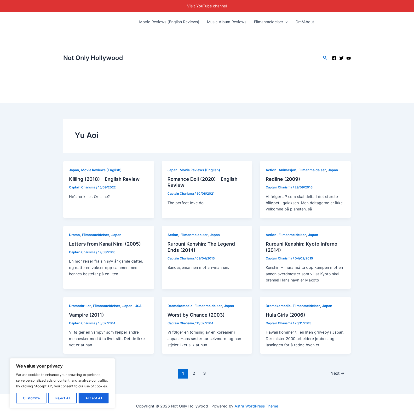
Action (271, 170)
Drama (74, 235)
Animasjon (287, 170)
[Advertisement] (226, 67)
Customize (31, 398)
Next (337, 373)
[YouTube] (348, 58)
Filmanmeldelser (268, 21)
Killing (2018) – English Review (104, 179)
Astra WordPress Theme (256, 406)
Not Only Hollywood (93, 57)
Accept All (94, 398)
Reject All (62, 398)
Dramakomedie (179, 306)
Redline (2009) (283, 179)
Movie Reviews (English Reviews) (169, 21)
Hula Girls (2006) (285, 315)
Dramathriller (80, 306)
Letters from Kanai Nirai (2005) (105, 244)
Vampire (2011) (86, 315)
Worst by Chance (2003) (196, 315)
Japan (74, 170)
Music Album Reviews (226, 21)
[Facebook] (334, 58)
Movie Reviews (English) (101, 170)
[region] (62, 383)
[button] (285, 21)
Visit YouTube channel (207, 6)
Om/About (304, 21)
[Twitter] (341, 58)
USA (138, 306)
